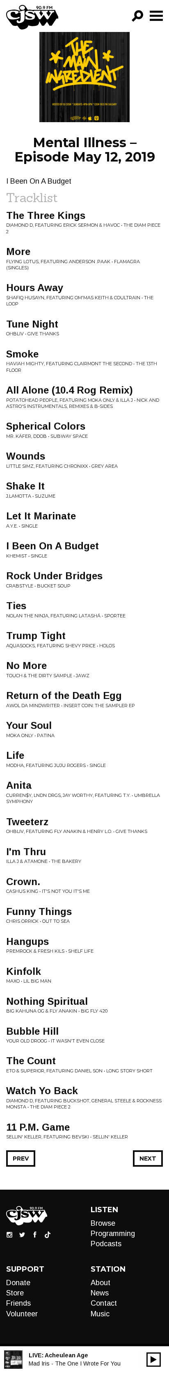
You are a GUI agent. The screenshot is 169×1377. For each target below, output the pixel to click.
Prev (21, 1158)
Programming (113, 1233)
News (100, 1293)
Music (100, 1314)
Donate (18, 1283)
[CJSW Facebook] (35, 1234)
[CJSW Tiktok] (47, 1234)
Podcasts (106, 1244)
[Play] (153, 1359)
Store (15, 1293)
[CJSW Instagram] (9, 1234)
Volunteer (22, 1314)
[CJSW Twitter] (22, 1234)
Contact (104, 1303)
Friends (18, 1303)
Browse (103, 1223)
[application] (153, 1359)
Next (147, 1158)
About (100, 1283)
